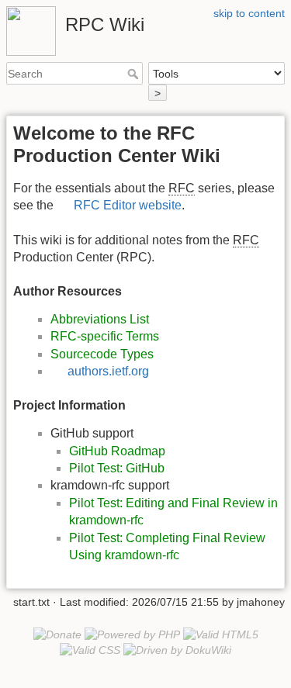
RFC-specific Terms (104, 336)
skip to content (249, 13)
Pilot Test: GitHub (117, 468)
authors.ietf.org (108, 371)
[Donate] (57, 634)
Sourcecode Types (102, 354)
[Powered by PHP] (132, 634)
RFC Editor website (128, 205)
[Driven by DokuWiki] (177, 650)
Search (134, 73)
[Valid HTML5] (220, 634)
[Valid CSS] (90, 650)
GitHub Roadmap (117, 451)
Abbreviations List (99, 319)
